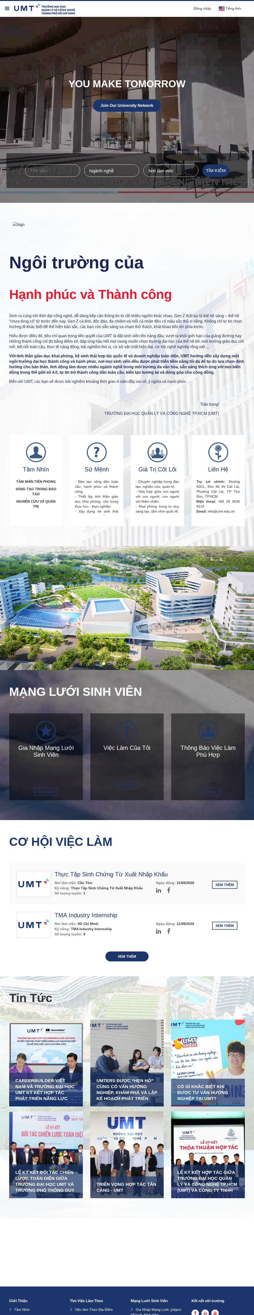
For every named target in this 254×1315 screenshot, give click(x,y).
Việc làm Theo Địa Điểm (94, 1310)
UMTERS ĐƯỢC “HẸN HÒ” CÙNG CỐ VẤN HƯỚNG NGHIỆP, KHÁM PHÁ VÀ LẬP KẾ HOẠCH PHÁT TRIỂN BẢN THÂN (126, 1092)
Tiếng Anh (233, 8)
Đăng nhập (202, 8)
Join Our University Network (126, 105)
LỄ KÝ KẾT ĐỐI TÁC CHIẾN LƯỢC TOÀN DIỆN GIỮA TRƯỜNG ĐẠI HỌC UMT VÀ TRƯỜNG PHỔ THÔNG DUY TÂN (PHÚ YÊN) (44, 1184)
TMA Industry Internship (86, 915)
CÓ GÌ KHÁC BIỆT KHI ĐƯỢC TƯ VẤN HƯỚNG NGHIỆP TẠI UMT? (202, 1092)
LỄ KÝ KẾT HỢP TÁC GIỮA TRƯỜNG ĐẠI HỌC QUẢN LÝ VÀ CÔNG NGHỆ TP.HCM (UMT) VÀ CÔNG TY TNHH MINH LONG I (207, 1184)
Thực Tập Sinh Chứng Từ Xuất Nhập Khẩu (111, 874)
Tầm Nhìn (22, 1310)
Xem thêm (46, 792)
